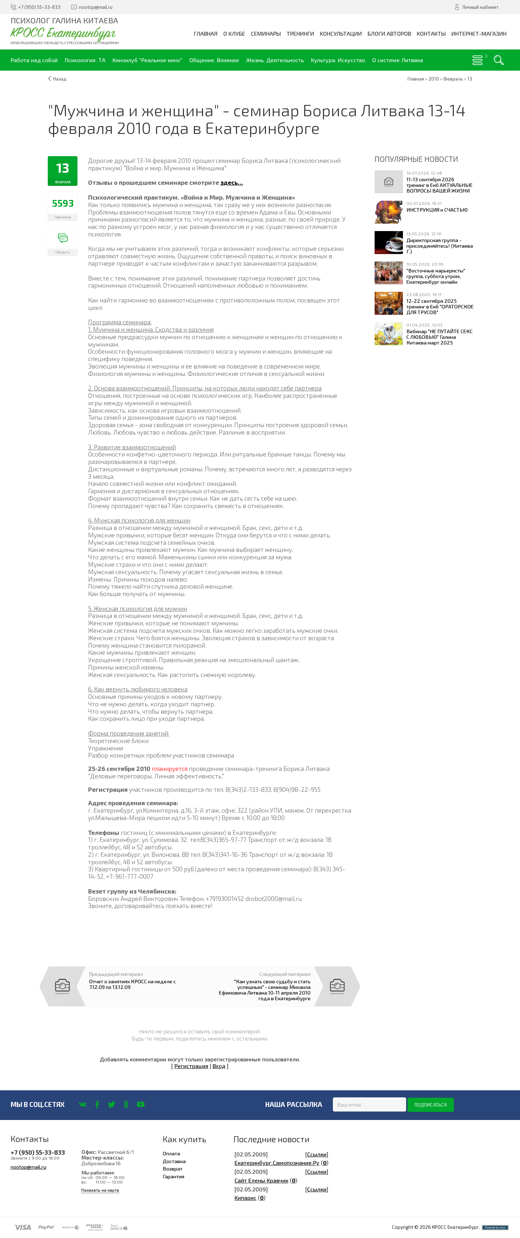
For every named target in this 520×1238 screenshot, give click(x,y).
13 (469, 79)
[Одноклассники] (126, 1104)
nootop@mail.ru (28, 1166)
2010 (433, 79)
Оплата (171, 1153)
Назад (60, 79)
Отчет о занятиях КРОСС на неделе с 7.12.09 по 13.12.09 (132, 984)
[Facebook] (97, 1104)
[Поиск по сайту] (498, 60)
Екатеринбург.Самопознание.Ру (277, 1162)
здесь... (231, 182)
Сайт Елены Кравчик (261, 1180)
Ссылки (317, 1154)
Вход (219, 1065)
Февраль (453, 79)
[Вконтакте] (82, 1104)
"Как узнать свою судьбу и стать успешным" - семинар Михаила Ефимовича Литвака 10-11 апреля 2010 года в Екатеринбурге (265, 989)
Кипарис (245, 1197)
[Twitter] (111, 1104)
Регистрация (191, 1065)
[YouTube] (140, 1104)
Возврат (173, 1168)
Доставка (174, 1161)
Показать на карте (100, 1190)
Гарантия (173, 1176)
